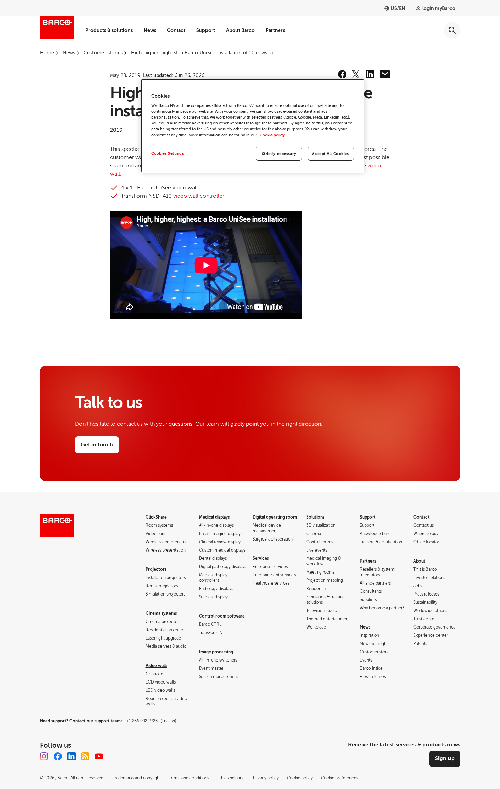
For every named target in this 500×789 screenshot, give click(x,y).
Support (205, 30)
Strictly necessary (279, 154)
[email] (384, 74)
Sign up (445, 758)
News (150, 30)
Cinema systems (161, 613)
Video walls (156, 665)
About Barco (240, 30)
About (419, 561)
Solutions (315, 517)
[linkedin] (370, 74)
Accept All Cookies (330, 154)
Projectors (156, 569)
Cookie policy (272, 135)
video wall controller (198, 196)
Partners (275, 30)
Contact (176, 30)
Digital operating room (275, 517)
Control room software (222, 616)
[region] (252, 126)
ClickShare (156, 517)
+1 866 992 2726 (151, 721)
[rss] (85, 756)
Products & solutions (109, 30)
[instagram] (44, 756)
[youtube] (99, 756)
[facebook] (342, 74)
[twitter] (356, 74)
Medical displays (214, 517)
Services (261, 558)
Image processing (216, 651)
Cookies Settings (167, 153)
